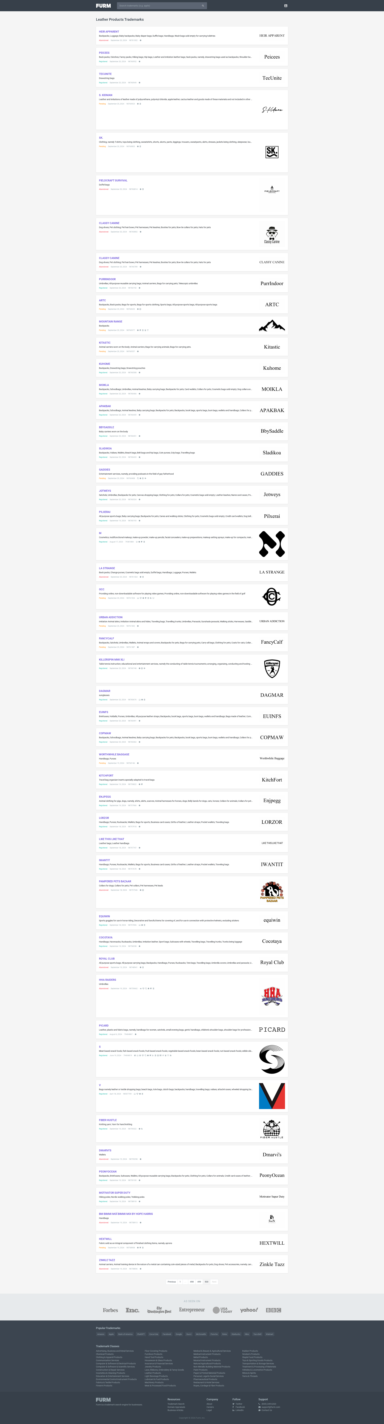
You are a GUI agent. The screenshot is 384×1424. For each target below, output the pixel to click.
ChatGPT (141, 1334)
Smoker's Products (251, 1354)
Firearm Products (104, 1385)
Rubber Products (250, 1351)
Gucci (188, 1334)
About (209, 1404)
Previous (172, 1282)
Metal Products (201, 1357)
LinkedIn (239, 1410)
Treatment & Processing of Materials (259, 1366)
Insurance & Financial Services (159, 1363)
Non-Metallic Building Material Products (212, 1366)
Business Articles (175, 1410)
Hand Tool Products (154, 1357)
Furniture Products (153, 1354)
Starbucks (236, 1334)
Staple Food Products (252, 1357)
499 (199, 1282)
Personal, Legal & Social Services (209, 1376)
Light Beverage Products (156, 1376)
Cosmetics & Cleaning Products (110, 1373)
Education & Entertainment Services (112, 1376)
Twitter (238, 1404)
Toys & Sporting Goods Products (257, 1360)
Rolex (224, 1334)
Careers (210, 1407)
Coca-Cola (153, 1334)
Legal (209, 1410)
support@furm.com (270, 1407)
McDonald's (201, 1334)
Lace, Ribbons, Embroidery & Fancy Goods (164, 1370)
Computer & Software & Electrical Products (116, 1363)
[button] (286, 5)
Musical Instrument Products (207, 1360)
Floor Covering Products (156, 1351)
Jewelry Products (153, 1366)
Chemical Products (105, 1354)
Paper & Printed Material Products (209, 1373)
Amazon (100, 1334)
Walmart (269, 1334)
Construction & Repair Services (110, 1370)
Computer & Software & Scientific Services (115, 1366)
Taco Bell (257, 1334)
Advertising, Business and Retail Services (115, 1351)
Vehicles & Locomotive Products (257, 1370)
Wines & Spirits (249, 1373)
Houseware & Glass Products (158, 1360)
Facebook (167, 1334)
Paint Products (200, 1370)
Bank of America (125, 1334)
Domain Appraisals (176, 1407)
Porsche (214, 1334)
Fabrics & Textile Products (108, 1382)
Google (179, 1334)
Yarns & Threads (250, 1376)
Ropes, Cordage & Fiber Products (209, 1385)
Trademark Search (176, 1404)
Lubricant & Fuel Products (157, 1379)
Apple (111, 1334)
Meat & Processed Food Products (160, 1385)
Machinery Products (154, 1382)
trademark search (113, 1404)
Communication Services (107, 1360)
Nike (247, 1334)
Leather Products (153, 1373)
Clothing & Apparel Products (109, 1357)
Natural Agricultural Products (207, 1363)
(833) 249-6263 (268, 1404)
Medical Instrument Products (207, 1354)
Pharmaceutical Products (205, 1379)
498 (192, 1282)
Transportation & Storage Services (258, 1363)
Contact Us (266, 1410)
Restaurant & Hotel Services (206, 1382)
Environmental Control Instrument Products (116, 1379)
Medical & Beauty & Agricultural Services (212, 1351)
